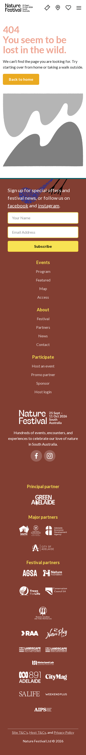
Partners (43, 327)
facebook (18, 205)
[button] (47, 7)
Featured (43, 280)
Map (43, 288)
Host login (43, 391)
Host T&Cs (37, 732)
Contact (43, 344)
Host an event (43, 366)
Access (43, 297)
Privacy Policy (64, 732)
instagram (48, 205)
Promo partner (43, 374)
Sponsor (43, 383)
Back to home (21, 79)
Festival (43, 318)
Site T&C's (20, 732)
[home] (19, 7)
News (43, 336)
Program (43, 271)
